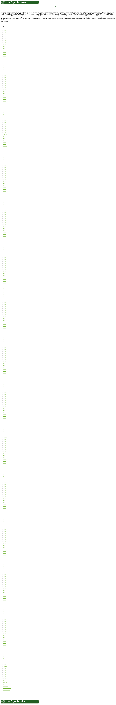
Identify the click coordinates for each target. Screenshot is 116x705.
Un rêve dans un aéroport (7, 693)
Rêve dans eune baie (7, 688)
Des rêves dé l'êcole (6, 695)
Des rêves (5, 114)
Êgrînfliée (5, 288)
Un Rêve (4, 32)
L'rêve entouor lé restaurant (8, 692)
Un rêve (4, 28)
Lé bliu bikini (5, 686)
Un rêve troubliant (6, 690)
